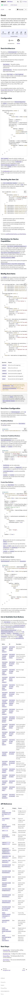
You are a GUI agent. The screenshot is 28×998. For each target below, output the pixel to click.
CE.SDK (2, 9)
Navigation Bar (6, 953)
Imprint (2, 985)
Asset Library (19, 659)
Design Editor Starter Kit (7, 90)
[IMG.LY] (3, 1)
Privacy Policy (4, 988)
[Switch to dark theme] (18, 2)
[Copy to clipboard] (25, 110)
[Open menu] (25, 9)
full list (4, 425)
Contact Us (3, 982)
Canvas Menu (6, 956)
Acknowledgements (5, 991)
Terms (2, 994)
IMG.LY (3, 978)
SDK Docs (10, 1)
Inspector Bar (6, 950)
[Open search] (21, 2)
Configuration (6, 171)
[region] (14, 132)
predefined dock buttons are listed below (16, 234)
